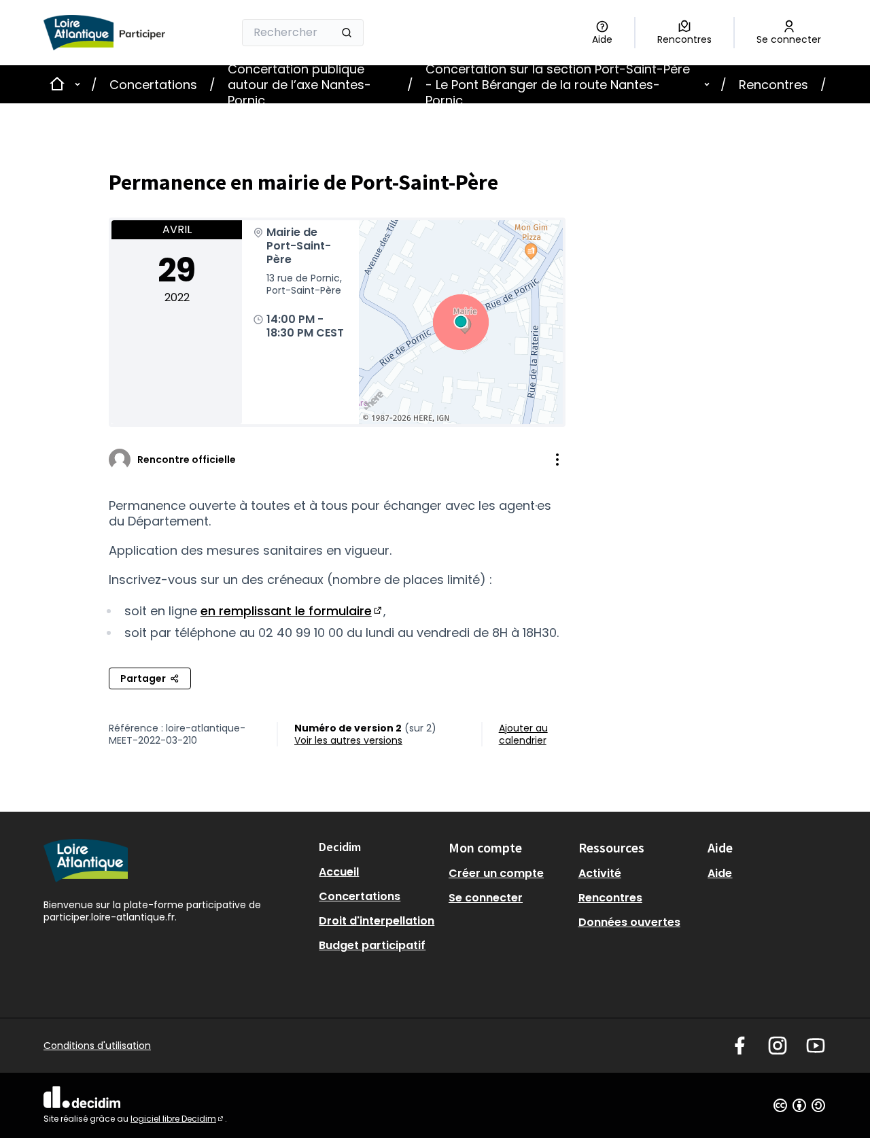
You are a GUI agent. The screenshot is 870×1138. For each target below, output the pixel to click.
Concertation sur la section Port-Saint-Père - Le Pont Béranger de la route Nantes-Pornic (557, 85)
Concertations (153, 84)
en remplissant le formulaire (292, 610)
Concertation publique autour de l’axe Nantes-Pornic (299, 85)
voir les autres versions (348, 740)
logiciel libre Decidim (177, 1118)
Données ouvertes (629, 922)
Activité (599, 873)
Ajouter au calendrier (523, 734)
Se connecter (486, 898)
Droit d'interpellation (376, 921)
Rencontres (773, 84)
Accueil (339, 872)
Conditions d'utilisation (97, 1045)
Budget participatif (372, 945)
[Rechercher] (347, 33)
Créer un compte (496, 873)
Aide (720, 873)
